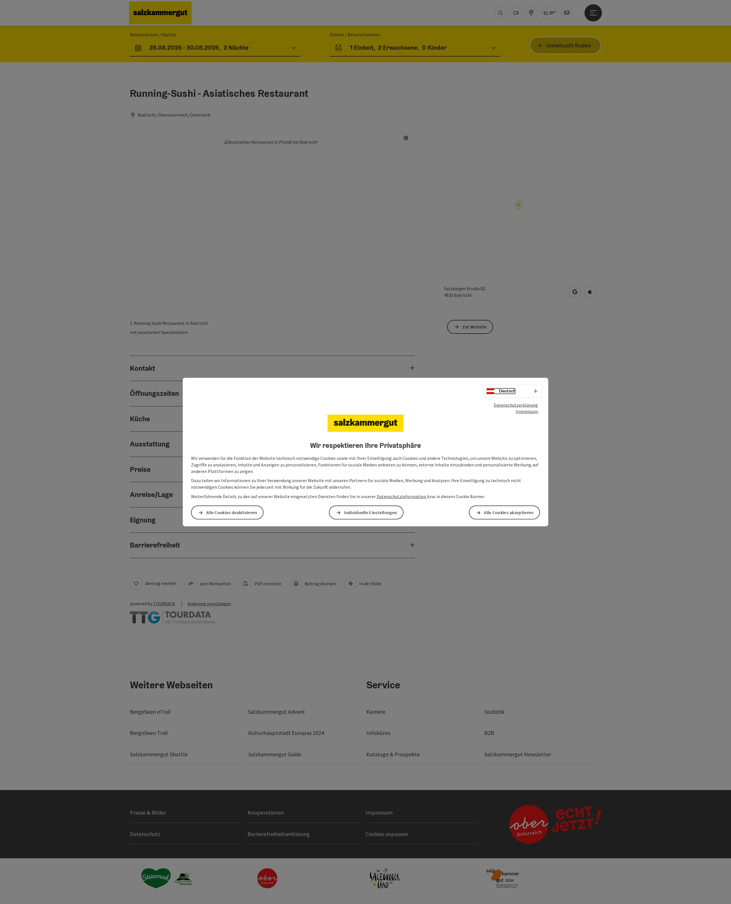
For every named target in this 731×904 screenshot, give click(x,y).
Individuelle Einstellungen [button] (370, 512)
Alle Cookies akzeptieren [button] (508, 512)
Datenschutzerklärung (516, 405)
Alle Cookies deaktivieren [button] (231, 512)
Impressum (527, 411)
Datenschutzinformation (402, 496)
